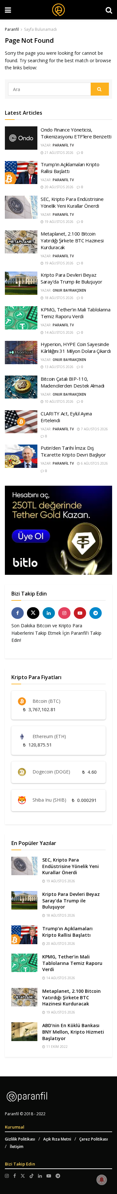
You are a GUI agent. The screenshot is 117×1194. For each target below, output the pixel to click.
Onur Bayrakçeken (69, 290)
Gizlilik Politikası (20, 1139)
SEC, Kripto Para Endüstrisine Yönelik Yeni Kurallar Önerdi (72, 202)
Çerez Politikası (93, 1139)
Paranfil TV (63, 145)
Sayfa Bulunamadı (40, 29)
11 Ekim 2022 (56, 1046)
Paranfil (12, 29)
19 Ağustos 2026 (58, 221)
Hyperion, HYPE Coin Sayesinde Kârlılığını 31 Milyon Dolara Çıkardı (75, 347)
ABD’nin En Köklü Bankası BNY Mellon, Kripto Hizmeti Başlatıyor (73, 1031)
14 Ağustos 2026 (58, 332)
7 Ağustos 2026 (94, 429)
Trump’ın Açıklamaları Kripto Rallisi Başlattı (67, 931)
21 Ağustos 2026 (58, 152)
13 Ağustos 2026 (58, 367)
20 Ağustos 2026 (58, 187)
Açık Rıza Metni (57, 1139)
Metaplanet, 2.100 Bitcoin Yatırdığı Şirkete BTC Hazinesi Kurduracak (72, 240)
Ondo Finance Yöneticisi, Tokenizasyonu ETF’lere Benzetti (76, 133)
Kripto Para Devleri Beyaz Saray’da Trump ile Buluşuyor (71, 278)
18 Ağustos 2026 (58, 298)
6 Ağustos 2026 (94, 463)
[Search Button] (100, 89)
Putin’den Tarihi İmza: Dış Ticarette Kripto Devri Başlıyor (73, 451)
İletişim (16, 1146)
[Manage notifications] (102, 1180)
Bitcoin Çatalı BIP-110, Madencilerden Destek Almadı (72, 382)
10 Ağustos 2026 (58, 401)
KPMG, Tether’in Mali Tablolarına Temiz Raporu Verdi (75, 312)
